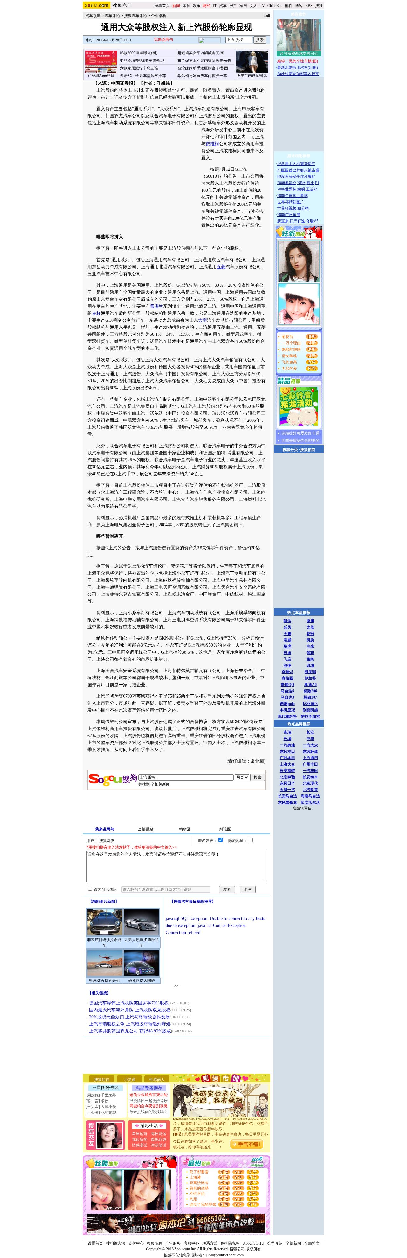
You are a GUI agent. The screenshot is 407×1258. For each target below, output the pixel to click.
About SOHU (253, 1243)
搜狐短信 (101, 1079)
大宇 (202, 320)
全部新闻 (293, 1243)
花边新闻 (139, 1139)
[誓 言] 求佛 (97, 1101)
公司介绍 (275, 1243)
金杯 (96, 313)
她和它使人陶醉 (141, 980)
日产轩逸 (297, 221)
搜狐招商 (307, 450)
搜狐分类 (290, 450)
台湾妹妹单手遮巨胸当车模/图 (202, 68)
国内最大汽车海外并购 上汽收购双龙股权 (129, 1010)
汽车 (223, 6)
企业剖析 (158, 15)
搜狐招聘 (154, 1243)
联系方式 (209, 1243)
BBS (309, 6)
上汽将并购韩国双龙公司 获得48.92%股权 (130, 1031)
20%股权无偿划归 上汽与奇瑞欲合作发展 (129, 1017)
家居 (243, 6)
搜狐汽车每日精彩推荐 (193, 901)
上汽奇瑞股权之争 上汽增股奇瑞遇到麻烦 (129, 1024)
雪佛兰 (156, 306)
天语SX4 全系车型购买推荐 (143, 76)
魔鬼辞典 (158, 1139)
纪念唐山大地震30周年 (296, 164)
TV (262, 6)
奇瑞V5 (312, 221)
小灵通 (129, 1079)
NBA (301, 183)
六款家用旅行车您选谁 (139, 68)
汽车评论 (112, 15)
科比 (310, 183)
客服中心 (191, 1243)
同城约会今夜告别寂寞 (148, 1106)
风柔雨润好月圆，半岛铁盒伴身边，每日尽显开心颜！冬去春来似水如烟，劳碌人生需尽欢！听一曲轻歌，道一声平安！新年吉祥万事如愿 (220, 1134)
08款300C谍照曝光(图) (138, 53)
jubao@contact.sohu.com (225, 1255)
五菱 (221, 266)
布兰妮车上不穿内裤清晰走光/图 (204, 60)
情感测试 (139, 1145)
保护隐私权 (230, 1243)
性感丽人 (157, 1079)
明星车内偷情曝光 (252, 75)
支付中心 (136, 1243)
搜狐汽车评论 (135, 15)
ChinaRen (274, 6)
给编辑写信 (302, 808)
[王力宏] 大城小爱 (101, 1106)
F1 (317, 183)
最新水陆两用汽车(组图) (297, 67)
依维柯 (212, 143)
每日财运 (158, 1134)
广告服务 (173, 1243)
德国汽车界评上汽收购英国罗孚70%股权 (129, 1003)
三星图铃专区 (105, 1087)
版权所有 (253, 1249)
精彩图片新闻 (103, 901)
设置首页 (95, 1243)
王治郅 (311, 189)
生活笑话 (158, 1145)
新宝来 (283, 221)
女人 (253, 6)
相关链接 (99, 993)
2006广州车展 (288, 214)
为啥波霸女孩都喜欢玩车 (298, 74)
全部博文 (312, 1243)
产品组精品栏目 (101, 75)
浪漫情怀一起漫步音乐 (148, 1100)
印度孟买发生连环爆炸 (296, 176)
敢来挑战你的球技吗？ (148, 1112)
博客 (299, 6)
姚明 (301, 189)
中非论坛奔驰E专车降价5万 (143, 60)
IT (215, 6)
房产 (233, 6)
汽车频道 (92, 15)
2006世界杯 (286, 189)
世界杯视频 (286, 208)
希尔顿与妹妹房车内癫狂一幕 (202, 76)
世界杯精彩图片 (290, 202)
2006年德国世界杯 (292, 195)
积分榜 (303, 208)
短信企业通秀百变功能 (148, 1095)
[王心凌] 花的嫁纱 (101, 1112)
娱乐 (196, 6)
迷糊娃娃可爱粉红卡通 (300, 433)
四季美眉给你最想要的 (300, 440)
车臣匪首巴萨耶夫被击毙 (298, 170)
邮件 (289, 6)
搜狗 (319, 6)
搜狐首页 (162, 6)
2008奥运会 (286, 183)
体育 (186, 6)
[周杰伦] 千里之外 (101, 1095)
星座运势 (139, 1134)
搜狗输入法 (115, 1243)
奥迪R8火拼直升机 (104, 980)
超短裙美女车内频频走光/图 (200, 53)
